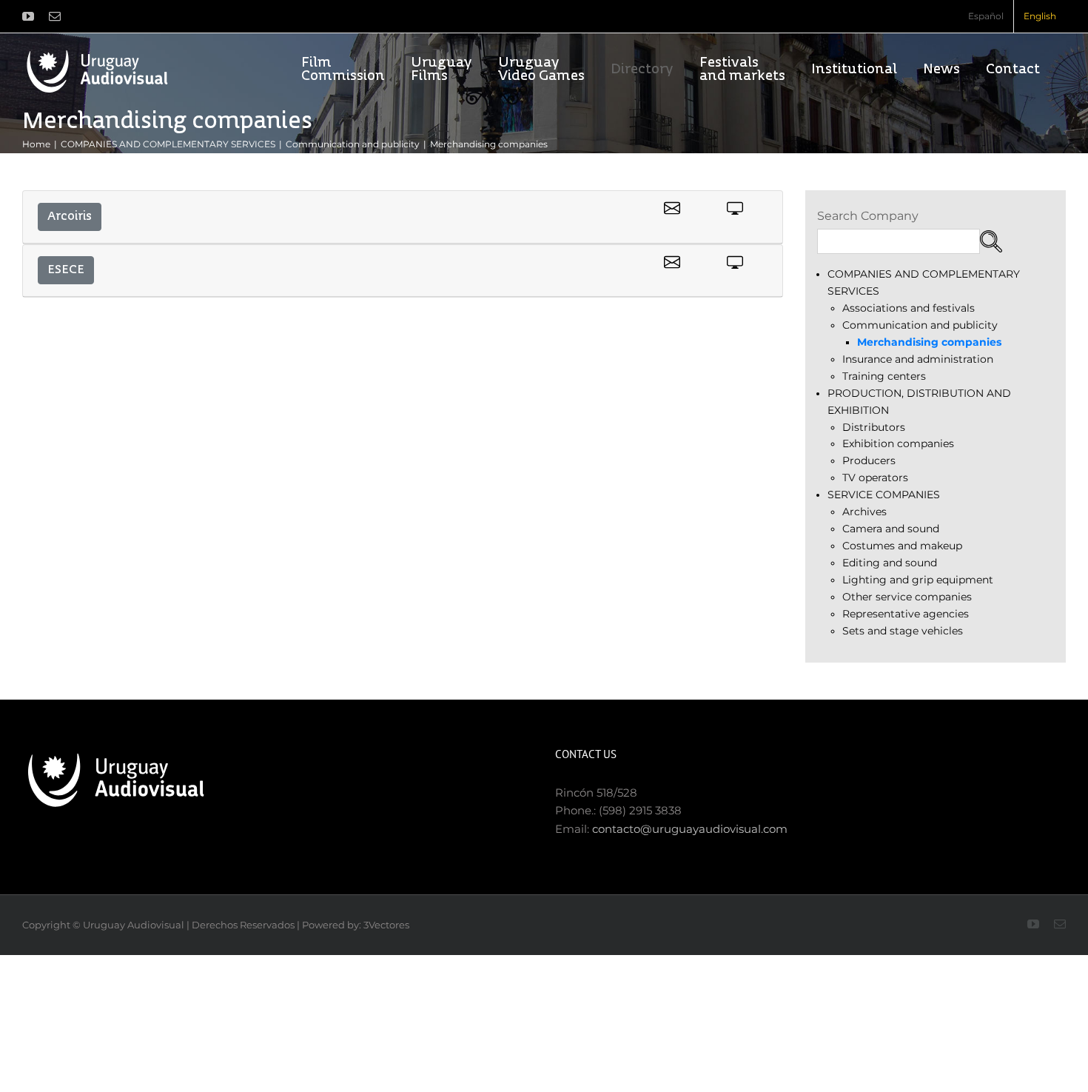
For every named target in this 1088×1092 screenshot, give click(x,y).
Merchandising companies (929, 342)
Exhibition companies (898, 443)
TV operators (875, 477)
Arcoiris (69, 217)
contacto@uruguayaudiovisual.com (690, 829)
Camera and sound (890, 529)
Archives (864, 511)
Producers (869, 460)
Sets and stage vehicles (902, 631)
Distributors (873, 427)
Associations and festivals (908, 308)
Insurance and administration (917, 359)
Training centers (884, 376)
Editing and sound (889, 563)
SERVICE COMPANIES (883, 494)
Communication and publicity (920, 325)
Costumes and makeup (902, 546)
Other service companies (907, 597)
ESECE (65, 270)
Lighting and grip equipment (917, 580)
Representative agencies (905, 614)
